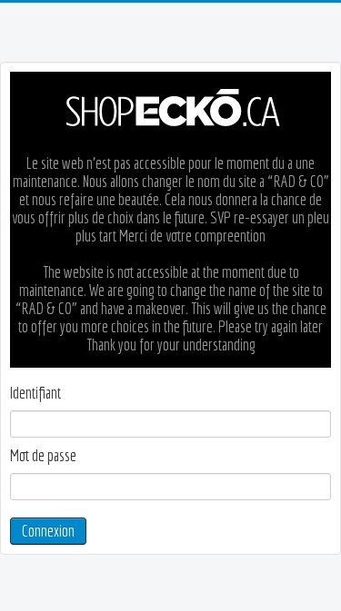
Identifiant (35, 393)
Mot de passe (43, 456)
